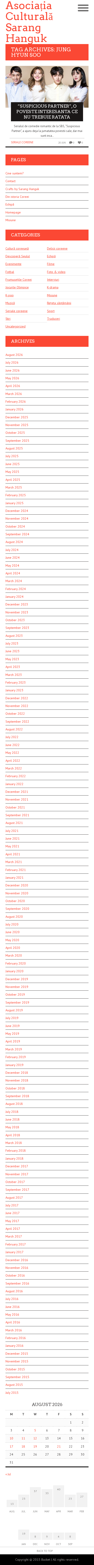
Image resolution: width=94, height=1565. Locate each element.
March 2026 (13, 394)
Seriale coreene (22, 142)
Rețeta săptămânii (59, 303)
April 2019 (12, 1041)
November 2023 (16, 612)
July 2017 (11, 1205)
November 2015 (16, 1361)
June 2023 (12, 651)
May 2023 (12, 659)
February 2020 (15, 963)
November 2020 (16, 893)
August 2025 (14, 448)
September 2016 (17, 1283)
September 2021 (17, 815)
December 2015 (16, 1354)
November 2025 (16, 425)
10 (11, 1438)
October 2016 (15, 1275)
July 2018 (11, 1112)
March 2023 (13, 675)
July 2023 (11, 643)
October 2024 (15, 526)
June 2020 (12, 932)
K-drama (52, 287)
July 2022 (11, 737)
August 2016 (14, 1291)
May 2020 (12, 940)
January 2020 (14, 971)
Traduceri (53, 319)
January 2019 (14, 1065)
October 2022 (15, 714)
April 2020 (12, 948)
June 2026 (12, 370)
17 (11, 1446)
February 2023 (15, 682)
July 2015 (11, 1393)
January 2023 (14, 690)
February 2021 (15, 870)
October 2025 (15, 433)
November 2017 (16, 1174)
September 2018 (17, 1096)
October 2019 (15, 994)
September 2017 (17, 1190)
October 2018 (15, 1088)
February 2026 (15, 401)
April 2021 (12, 854)
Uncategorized (15, 326)
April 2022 (12, 761)
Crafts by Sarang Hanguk (22, 189)
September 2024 (17, 534)
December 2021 (16, 792)
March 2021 (13, 862)
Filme (51, 264)
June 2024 (12, 558)
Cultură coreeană (17, 248)
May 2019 (12, 1034)
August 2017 (14, 1197)
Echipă (9, 204)
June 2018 (12, 1119)
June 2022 (12, 745)
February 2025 (15, 495)
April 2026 (12, 386)
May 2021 (12, 846)
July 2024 (11, 550)
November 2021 (16, 799)
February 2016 (15, 1338)
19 (35, 1446)
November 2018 (16, 1080)
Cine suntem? (14, 173)
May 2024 (12, 565)
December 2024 (16, 511)
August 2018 (14, 1104)
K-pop (9, 295)
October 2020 (15, 901)
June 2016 (12, 1307)
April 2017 (12, 1229)
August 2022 (14, 729)
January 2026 (14, 409)
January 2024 (14, 597)
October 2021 (15, 807)
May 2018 (12, 1127)
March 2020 (13, 955)
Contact (10, 181)
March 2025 (13, 487)
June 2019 (12, 1026)
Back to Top (45, 1551)
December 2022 (16, 698)
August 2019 (14, 1010)
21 (59, 1446)
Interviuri (53, 280)
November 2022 (16, 706)
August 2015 (14, 1385)
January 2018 (14, 1158)
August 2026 (14, 355)
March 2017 (13, 1236)
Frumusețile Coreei (18, 280)
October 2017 (15, 1182)
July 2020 (11, 924)
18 (23, 1446)
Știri (7, 319)
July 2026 (11, 362)
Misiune (10, 220)
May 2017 (12, 1221)
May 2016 (12, 1314)
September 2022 (17, 721)
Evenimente (13, 264)
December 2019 (16, 979)
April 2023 (12, 667)
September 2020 (17, 909)
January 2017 (14, 1252)
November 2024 (16, 518)
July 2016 (11, 1299)
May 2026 (12, 378)
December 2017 (16, 1166)
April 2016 (12, 1322)
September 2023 (17, 628)
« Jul (8, 1474)
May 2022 (12, 753)
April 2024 (12, 573)
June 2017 (12, 1213)
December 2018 (16, 1073)
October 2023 (15, 620)
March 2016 (13, 1330)
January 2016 (14, 1346)
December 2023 (16, 604)
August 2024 (14, 542)
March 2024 (13, 581)
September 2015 (17, 1377)
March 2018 (13, 1143)
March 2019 (13, 1049)
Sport (51, 311)
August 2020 (14, 917)
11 (23, 1438)
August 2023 (14, 636)
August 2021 (14, 823)
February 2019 (15, 1057)
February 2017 (15, 1244)
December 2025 (16, 417)
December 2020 (16, 885)
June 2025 (12, 464)
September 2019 (17, 1002)
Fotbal (9, 272)
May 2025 (12, 472)
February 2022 (15, 776)
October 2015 (15, 1369)
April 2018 (12, 1135)
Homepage (13, 212)
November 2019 (16, 987)
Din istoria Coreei (17, 197)
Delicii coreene (57, 248)
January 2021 (14, 878)
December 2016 (16, 1260)
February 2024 (15, 589)
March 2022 (13, 768)
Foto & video (56, 272)
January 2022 (14, 784)
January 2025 (14, 503)
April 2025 (12, 480)
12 (35, 1438)
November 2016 (16, 1268)
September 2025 (17, 441)
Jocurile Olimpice (17, 287)
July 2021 (11, 831)
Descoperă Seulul (17, 256)
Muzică (10, 303)
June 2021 (12, 838)
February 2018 (15, 1150)
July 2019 (11, 1018)
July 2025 (11, 456)
